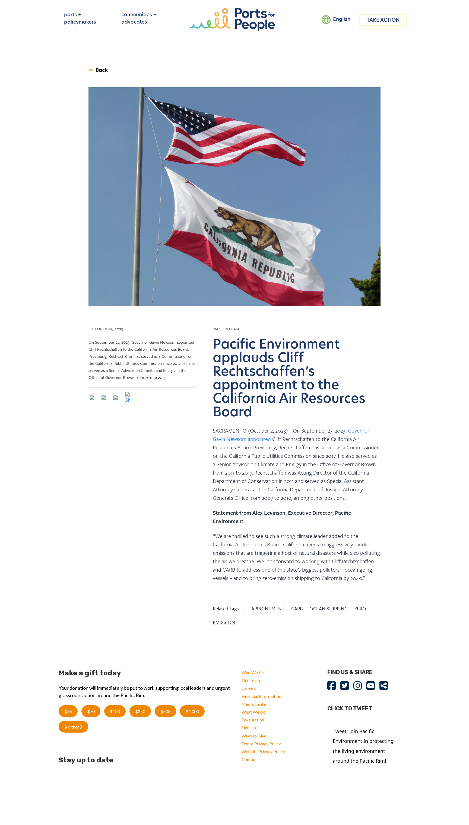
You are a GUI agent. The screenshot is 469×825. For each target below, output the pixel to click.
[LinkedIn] (117, 399)
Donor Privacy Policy (261, 743)
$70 (91, 711)
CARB (297, 608)
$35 (68, 711)
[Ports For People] (232, 19)
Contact (249, 759)
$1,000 (192, 711)
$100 (115, 711)
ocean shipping (328, 608)
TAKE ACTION (383, 20)
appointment (268, 608)
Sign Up (249, 727)
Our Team (251, 680)
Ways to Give (254, 735)
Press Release (226, 329)
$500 (165, 711)
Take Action (253, 719)
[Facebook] (93, 399)
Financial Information (261, 696)
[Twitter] (105, 399)
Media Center (254, 704)
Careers (249, 688)
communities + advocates (139, 19)
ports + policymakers (80, 19)
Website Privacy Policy (263, 751)
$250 (140, 711)
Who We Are (253, 672)
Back (102, 70)
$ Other (72, 726)
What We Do (254, 711)
